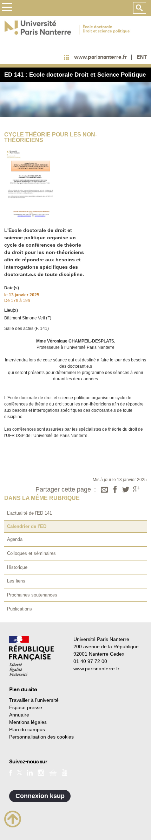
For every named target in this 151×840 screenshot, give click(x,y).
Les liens (16, 581)
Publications (19, 609)
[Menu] (7, 8)
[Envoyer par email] (104, 490)
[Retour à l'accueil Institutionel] (31, 656)
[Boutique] (53, 772)
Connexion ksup (40, 795)
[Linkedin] (30, 772)
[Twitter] (125, 490)
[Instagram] (41, 772)
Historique (17, 567)
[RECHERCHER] (139, 8)
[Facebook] (115, 490)
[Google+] (136, 490)
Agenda (14, 539)
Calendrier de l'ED (26, 526)
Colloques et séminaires (31, 553)
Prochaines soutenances (32, 595)
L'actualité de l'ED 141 (29, 513)
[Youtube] (64, 772)
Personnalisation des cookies (41, 737)
